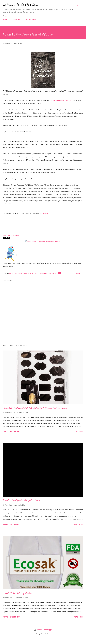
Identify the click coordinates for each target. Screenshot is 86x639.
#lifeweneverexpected (31, 273)
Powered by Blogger (44, 630)
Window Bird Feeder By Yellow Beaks (22, 500)
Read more (78, 432)
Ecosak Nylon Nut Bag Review (17, 593)
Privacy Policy (31, 19)
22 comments (15, 432)
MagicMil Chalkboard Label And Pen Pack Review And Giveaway (35, 407)
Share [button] (78, 273)
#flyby (18, 273)
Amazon (45, 213)
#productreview (48, 273)
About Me (16, 19)
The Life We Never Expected (61, 100)
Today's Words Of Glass (20, 4)
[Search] (76, 4)
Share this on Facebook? (11, 235)
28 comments (15, 617)
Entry (4, 226)
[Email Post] (59, 273)
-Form (8, 226)
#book (12, 273)
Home (5, 19)
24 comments (15, 524)
